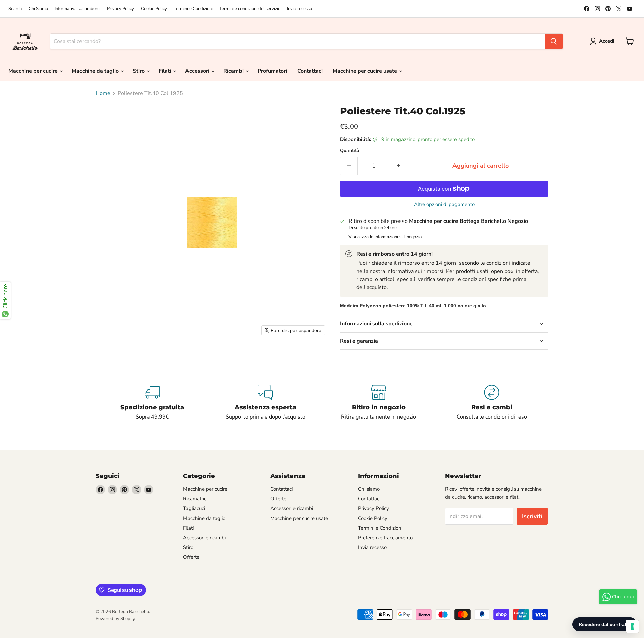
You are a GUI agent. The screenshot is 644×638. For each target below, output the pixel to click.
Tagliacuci (194, 508)
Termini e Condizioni (193, 8)
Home (103, 93)
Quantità (349, 150)
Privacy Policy (120, 8)
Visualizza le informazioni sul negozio (385, 237)
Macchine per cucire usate (365, 71)
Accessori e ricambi (204, 537)
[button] (603, 41)
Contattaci (310, 71)
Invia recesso (299, 8)
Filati (165, 71)
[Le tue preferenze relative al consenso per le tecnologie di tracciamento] (632, 626)
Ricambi (234, 71)
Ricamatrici (195, 498)
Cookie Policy (154, 8)
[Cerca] (554, 41)
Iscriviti (532, 516)
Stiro (139, 71)
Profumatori (272, 71)
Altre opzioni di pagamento (444, 204)
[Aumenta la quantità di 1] (398, 166)
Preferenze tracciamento (385, 537)
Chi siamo (369, 489)
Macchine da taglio (96, 71)
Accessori (198, 71)
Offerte (191, 557)
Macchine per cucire (33, 71)
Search (15, 8)
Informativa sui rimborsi (77, 8)
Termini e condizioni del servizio (249, 8)
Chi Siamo (38, 8)
